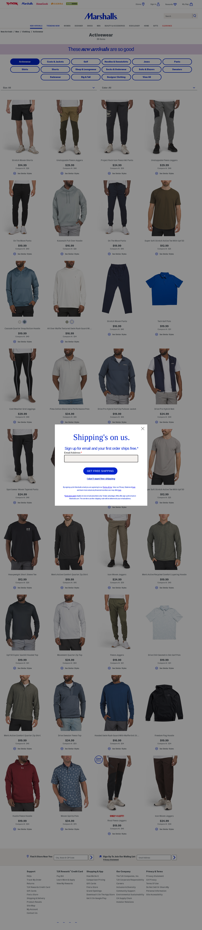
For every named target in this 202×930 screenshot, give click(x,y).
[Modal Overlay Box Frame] (101, 465)
